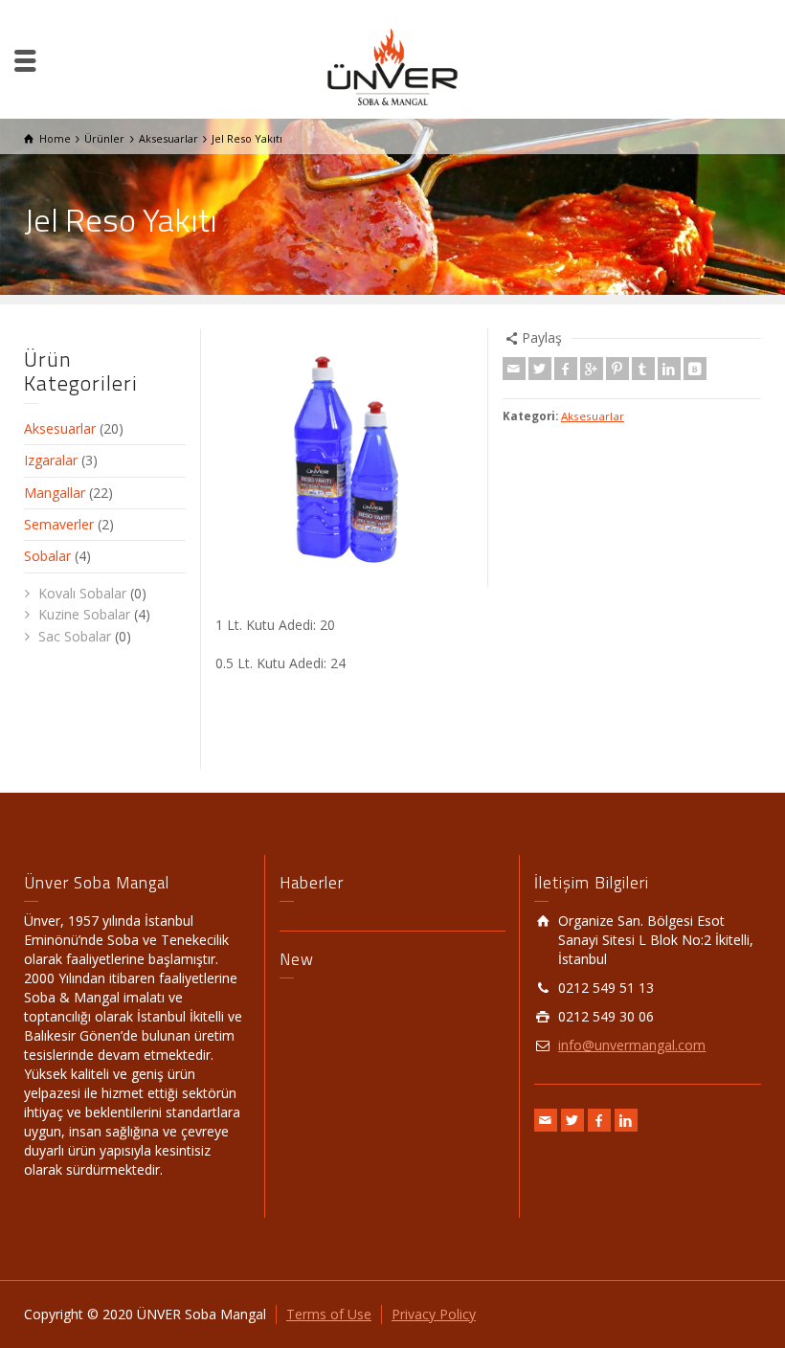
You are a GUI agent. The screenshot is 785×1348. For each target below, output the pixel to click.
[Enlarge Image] (344, 457)
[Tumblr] (643, 368)
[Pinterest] (617, 368)
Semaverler (59, 524)
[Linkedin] (669, 368)
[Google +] (591, 368)
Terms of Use (328, 1314)
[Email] (514, 368)
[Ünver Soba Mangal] (392, 65)
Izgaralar (51, 460)
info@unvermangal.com (632, 1045)
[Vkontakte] (695, 368)
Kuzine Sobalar (84, 614)
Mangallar (54, 492)
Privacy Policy (434, 1314)
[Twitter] (539, 368)
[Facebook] (565, 368)
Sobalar (47, 556)
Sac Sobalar (74, 636)
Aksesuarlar (592, 416)
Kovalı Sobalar (82, 593)
